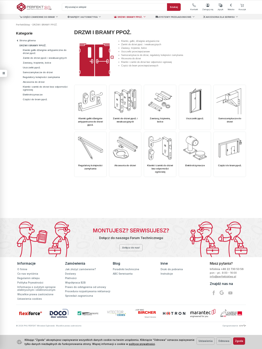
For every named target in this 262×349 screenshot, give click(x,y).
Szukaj (174, 7)
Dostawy (70, 273)
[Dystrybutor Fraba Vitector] (116, 313)
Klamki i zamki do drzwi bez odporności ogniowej (160, 168)
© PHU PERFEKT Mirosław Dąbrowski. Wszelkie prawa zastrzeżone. (49, 326)
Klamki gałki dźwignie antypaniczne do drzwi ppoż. (90, 121)
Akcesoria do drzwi (125, 165)
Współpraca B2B (75, 282)
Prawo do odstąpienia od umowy (85, 286)
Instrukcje (167, 273)
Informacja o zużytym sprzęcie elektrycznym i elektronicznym (36, 288)
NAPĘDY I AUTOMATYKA (84, 17)
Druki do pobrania (172, 269)
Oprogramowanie (230, 326)
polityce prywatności (142, 343)
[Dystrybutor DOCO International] (59, 313)
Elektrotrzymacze (195, 165)
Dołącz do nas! (131, 247)
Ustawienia (206, 340)
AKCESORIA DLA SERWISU (220, 17)
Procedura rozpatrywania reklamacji (87, 291)
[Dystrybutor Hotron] (174, 313)
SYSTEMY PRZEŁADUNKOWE (174, 17)
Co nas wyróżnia (27, 273)
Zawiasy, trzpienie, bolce (160, 120)
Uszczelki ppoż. (195, 118)
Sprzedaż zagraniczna (79, 295)
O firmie (22, 269)
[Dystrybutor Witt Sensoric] (88, 313)
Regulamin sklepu (28, 278)
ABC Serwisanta (123, 273)
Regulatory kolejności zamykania (90, 167)
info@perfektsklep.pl (223, 276)
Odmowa (223, 340)
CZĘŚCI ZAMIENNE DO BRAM (38, 17)
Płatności (71, 278)
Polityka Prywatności (30, 282)
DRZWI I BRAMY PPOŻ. (129, 17)
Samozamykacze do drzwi (229, 120)
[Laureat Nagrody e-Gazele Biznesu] (231, 313)
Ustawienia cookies (29, 298)
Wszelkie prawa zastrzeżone (35, 294)
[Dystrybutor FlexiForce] (30, 313)
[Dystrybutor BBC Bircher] (145, 313)
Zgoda (239, 340)
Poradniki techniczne (126, 269)
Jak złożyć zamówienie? (80, 269)
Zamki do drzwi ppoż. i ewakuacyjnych (125, 120)
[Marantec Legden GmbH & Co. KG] (202, 313)
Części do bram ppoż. (230, 165)
